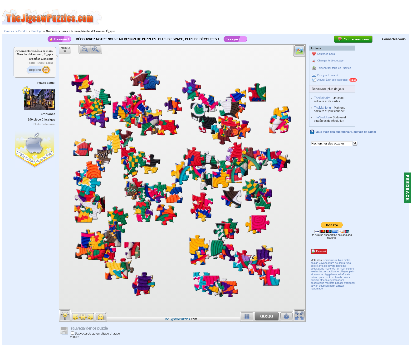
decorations (317, 282)
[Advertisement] (256, 17)
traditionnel (333, 271)
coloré (314, 265)
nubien (339, 260)
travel (332, 277)
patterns (323, 277)
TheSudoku (322, 117)
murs (331, 262)
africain (322, 265)
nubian (314, 277)
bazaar (339, 282)
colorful (315, 280)
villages (344, 271)
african (324, 280)
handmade (317, 288)
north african (336, 285)
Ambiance (47, 114)
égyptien (330, 274)
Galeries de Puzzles (16, 31)
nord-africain (342, 274)
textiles (315, 271)
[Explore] (38, 70)
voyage (323, 262)
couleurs (340, 262)
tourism (339, 280)
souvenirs (329, 260)
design (314, 262)
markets (329, 282)
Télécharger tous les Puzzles (334, 67)
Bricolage (36, 31)
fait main (340, 268)
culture (350, 268)
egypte (331, 265)
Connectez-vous (394, 39)
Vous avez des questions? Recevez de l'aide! (345, 132)
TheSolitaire (322, 98)
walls (339, 277)
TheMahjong (322, 107)
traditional (349, 282)
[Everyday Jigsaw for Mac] (35, 148)
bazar (322, 271)
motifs (347, 260)
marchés (330, 268)
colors (346, 277)
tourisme (341, 265)
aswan (314, 285)
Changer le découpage (330, 60)
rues (348, 262)
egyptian (324, 285)
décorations (317, 268)
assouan (319, 274)
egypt (331, 280)
